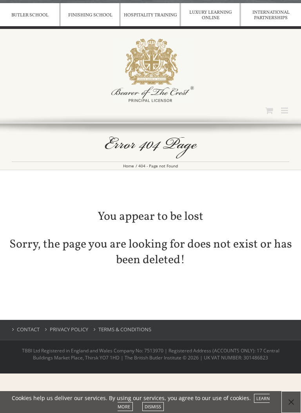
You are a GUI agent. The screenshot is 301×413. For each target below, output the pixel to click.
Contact (28, 329)
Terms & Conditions (124, 329)
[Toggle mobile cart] (269, 110)
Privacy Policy (69, 329)
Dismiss (153, 406)
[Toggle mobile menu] (285, 110)
